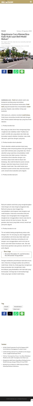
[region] (16, 16)
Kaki (13, 100)
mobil (28, 106)
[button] (4, 71)
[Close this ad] (32, 400)
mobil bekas (26, 115)
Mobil (3, 31)
